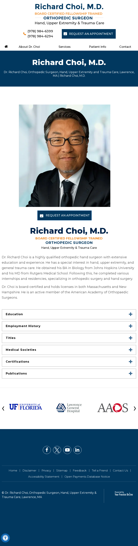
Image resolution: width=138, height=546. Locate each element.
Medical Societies (21, 349)
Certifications (17, 361)
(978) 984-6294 (40, 36)
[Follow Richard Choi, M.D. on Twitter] (57, 450)
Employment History (23, 326)
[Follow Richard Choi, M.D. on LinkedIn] (77, 450)
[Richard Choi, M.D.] (69, 14)
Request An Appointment (91, 34)
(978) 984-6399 (40, 31)
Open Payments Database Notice (87, 476)
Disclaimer (29, 470)
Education (14, 314)
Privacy (46, 470)
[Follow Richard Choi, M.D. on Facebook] (47, 450)
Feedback (80, 470)
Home (13, 470)
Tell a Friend (100, 470)
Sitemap (62, 470)
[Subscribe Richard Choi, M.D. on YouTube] (67, 450)
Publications (16, 373)
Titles (11, 338)
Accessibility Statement (43, 476)
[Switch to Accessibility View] (5, 537)
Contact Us (120, 470)
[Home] (6, 46)
